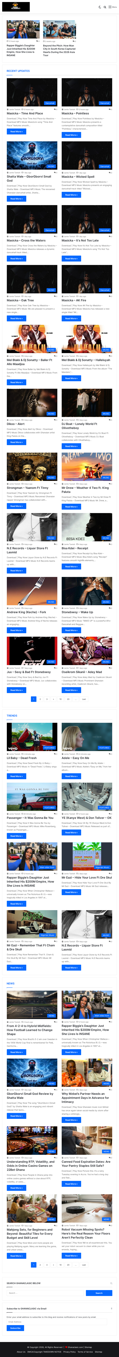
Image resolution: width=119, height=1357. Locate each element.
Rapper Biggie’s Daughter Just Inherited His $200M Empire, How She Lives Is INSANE (30, 881)
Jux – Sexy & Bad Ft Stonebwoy (29, 672)
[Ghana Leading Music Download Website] (16, 7)
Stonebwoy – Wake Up (77, 612)
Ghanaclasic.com (75, 1347)
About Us (21, 1352)
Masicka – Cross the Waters (26, 240)
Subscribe (15, 1328)
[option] (23, 39)
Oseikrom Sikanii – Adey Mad (82, 672)
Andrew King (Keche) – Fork (26, 612)
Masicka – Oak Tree (20, 300)
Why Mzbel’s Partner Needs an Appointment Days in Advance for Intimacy (85, 1098)
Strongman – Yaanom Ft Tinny (27, 488)
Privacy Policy (69, 1352)
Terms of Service (85, 1352)
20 (68, 699)
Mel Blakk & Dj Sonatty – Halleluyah (86, 360)
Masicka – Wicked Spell (78, 176)
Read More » (16, 131)
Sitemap (88, 1347)
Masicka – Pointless (75, 113)
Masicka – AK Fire (74, 300)
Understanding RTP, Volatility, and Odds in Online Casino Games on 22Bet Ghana (31, 1166)
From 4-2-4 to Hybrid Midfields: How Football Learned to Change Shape (30, 1030)
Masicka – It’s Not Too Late (80, 240)
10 (60, 699)
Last (84, 699)
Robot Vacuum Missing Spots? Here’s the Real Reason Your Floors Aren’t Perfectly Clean (86, 1233)
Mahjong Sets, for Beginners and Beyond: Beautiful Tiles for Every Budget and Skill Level (30, 1233)
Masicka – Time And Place (25, 113)
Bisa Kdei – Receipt (75, 548)
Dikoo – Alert (16, 424)
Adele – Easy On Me (75, 758)
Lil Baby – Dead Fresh (22, 758)
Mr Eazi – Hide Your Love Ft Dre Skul (87, 877)
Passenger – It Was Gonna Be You (30, 818)
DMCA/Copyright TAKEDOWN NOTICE (44, 1352)
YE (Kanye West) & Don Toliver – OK (87, 818)
